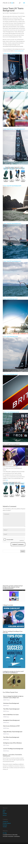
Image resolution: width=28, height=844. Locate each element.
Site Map (5, 833)
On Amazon (5, 181)
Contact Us (5, 821)
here (7, 480)
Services (5, 815)
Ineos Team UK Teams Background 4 (12, 185)
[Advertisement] (14, 569)
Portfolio (5, 813)
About (4, 810)
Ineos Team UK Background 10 (11, 412)
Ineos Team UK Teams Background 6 (12, 261)
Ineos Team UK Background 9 (11, 374)
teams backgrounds (19, 50)
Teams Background (13, 13)
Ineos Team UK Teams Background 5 (12, 223)
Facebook (5, 825)
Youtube (5, 826)
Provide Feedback (7, 823)
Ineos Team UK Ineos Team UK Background (14, 91)
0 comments (21, 13)
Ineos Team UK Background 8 (11, 336)
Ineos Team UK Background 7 (11, 299)
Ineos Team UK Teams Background (12, 53)
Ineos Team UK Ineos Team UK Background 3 (14, 129)
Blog (4, 811)
